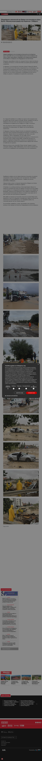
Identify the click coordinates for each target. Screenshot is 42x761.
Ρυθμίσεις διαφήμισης (31, 380)
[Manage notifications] (2, 759)
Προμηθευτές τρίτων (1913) (23, 374)
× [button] (38, 364)
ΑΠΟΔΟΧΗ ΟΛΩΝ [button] (31, 392)
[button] (11, 395)
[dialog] (21, 380)
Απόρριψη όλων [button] (19, 392)
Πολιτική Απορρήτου (12, 383)
